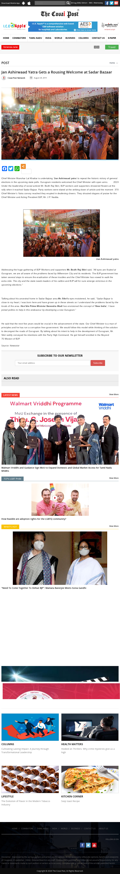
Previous (7, 122)
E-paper (112, 38)
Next (112, 122)
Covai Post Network (16, 78)
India (48, 38)
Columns (83, 38)
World (58, 38)
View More (114, 394)
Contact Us (98, 38)
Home (6, 38)
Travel (111, 47)
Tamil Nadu (35, 38)
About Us (103, 828)
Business (70, 38)
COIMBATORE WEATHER (60, 613)
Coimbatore (19, 38)
